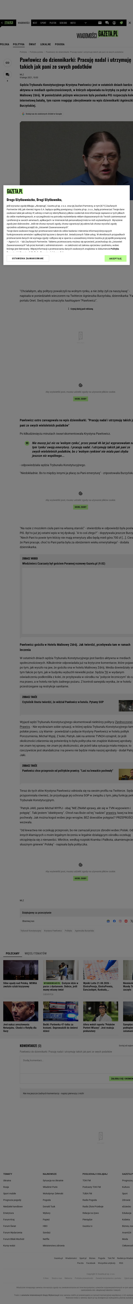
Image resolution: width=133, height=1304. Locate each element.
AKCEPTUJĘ (115, 258)
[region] (66, 225)
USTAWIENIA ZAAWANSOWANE (28, 258)
